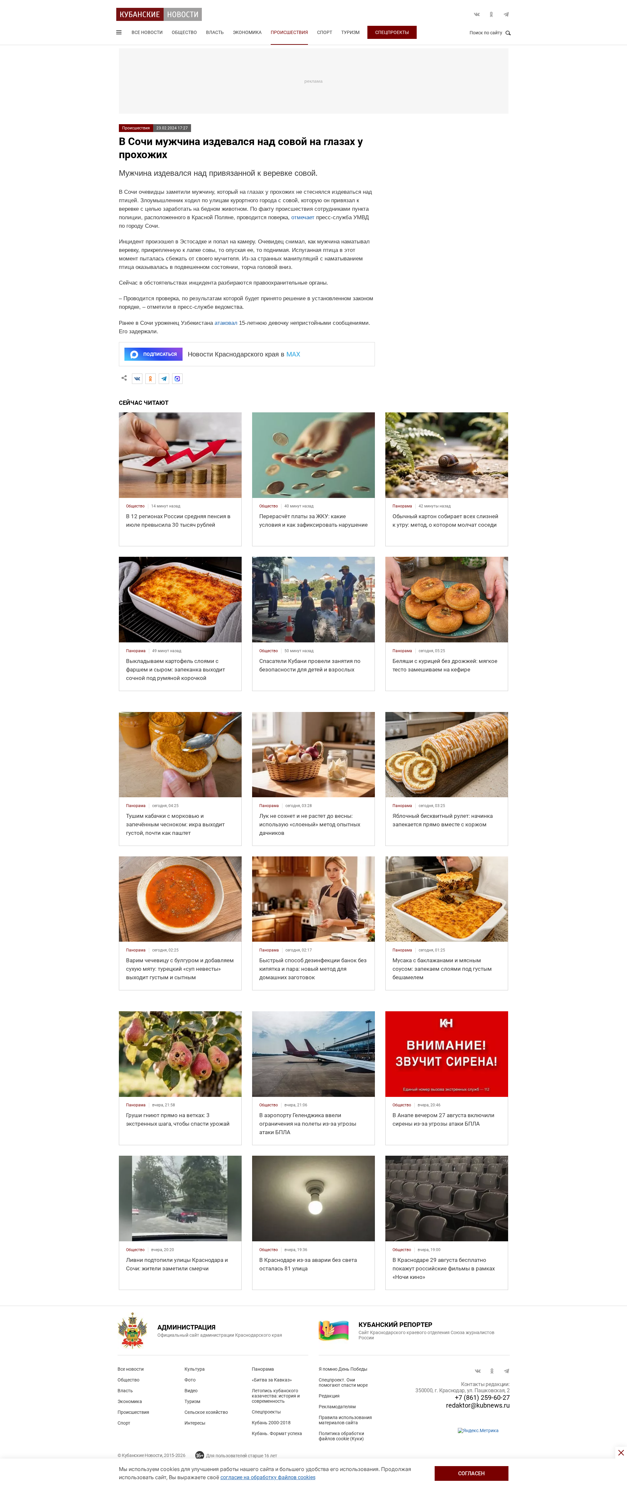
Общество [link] (135, 506)
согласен (471, 1473)
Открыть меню (119, 33)
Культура (195, 1369)
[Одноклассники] (150, 378)
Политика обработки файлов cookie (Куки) (341, 1436)
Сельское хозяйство (206, 1412)
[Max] (177, 378)
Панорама (263, 1369)
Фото (190, 1379)
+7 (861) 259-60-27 (482, 1397)
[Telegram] (164, 378)
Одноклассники (491, 14)
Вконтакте (477, 14)
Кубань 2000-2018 (271, 1422)
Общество (184, 32)
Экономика (247, 32)
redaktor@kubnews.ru (478, 1405)
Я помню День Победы (343, 1369)
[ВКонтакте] (137, 378)
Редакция (329, 1395)
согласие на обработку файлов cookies (267, 1477)
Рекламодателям (337, 1406)
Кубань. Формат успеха (277, 1433)
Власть (215, 32)
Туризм (350, 32)
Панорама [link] (402, 506)
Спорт (324, 32)
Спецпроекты (392, 32)
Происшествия (289, 32)
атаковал (226, 323)
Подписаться (160, 354)
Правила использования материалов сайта (345, 1420)
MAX (293, 354)
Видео (191, 1390)
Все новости (147, 32)
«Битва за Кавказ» (272, 1379)
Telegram (506, 14)
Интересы (195, 1423)
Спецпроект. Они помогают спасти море (343, 1382)
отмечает (302, 217)
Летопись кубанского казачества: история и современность (276, 1396)
